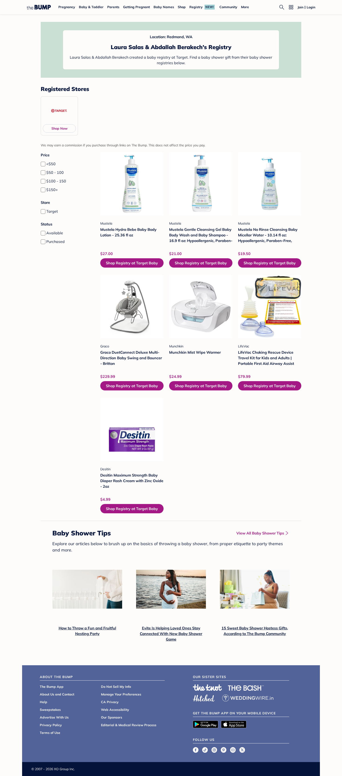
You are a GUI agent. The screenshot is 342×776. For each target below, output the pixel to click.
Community (228, 7)
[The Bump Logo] (39, 7)
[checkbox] (43, 164)
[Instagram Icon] (214, 750)
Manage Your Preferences (121, 694)
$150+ (52, 189)
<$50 (51, 163)
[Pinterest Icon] (223, 750)
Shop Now (59, 128)
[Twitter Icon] (242, 750)
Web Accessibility (115, 710)
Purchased (55, 241)
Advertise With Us (54, 717)
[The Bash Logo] (246, 688)
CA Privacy (110, 702)
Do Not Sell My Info (116, 687)
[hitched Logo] (204, 697)
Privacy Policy (51, 725)
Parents (113, 7)
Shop (182, 7)
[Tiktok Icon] (205, 750)
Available (54, 233)
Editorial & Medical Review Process (128, 725)
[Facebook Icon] (195, 750)
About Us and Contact (57, 694)
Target (52, 211)
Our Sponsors (111, 717)
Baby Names (164, 7)
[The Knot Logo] (207, 687)
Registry (196, 7)
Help (43, 702)
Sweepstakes (50, 710)
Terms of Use (50, 733)
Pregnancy (66, 7)
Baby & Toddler (91, 7)
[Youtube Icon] (233, 750)
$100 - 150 (56, 181)
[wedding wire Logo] (247, 697)
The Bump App (52, 687)
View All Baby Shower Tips (260, 533)
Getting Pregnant (136, 7)
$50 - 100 (55, 172)
